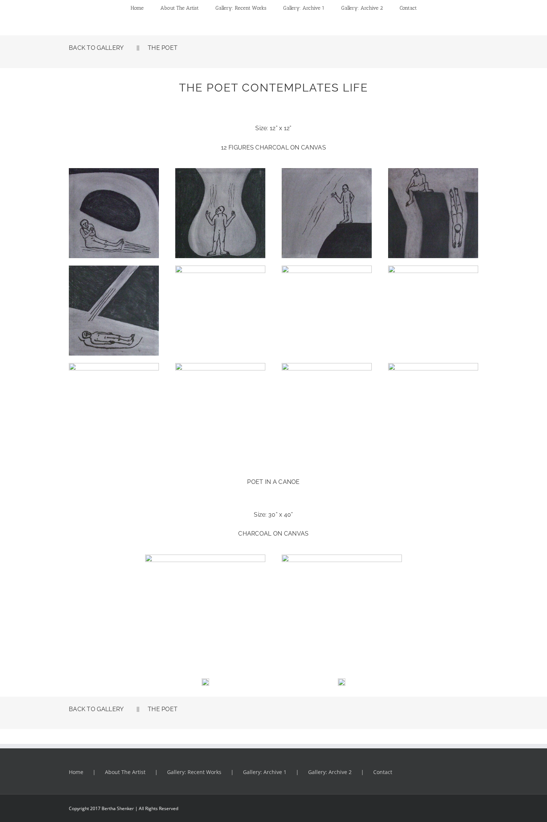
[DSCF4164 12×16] (341, 660)
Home (76, 772)
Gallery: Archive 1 (265, 772)
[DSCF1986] (327, 268)
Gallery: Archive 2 (330, 772)
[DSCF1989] (220, 268)
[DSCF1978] (114, 268)
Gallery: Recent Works (194, 772)
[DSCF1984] (327, 366)
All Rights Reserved (158, 808)
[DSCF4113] (205, 557)
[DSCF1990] (114, 366)
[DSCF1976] (433, 171)
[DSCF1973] (114, 171)
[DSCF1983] (220, 366)
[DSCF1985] (433, 268)
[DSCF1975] (327, 171)
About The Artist (125, 772)
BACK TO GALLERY (96, 47)
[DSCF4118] (342, 557)
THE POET (162, 47)
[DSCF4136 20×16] (341, 681)
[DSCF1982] (433, 366)
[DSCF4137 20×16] (205, 681)
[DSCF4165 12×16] (205, 660)
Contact (382, 772)
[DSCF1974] (220, 171)
